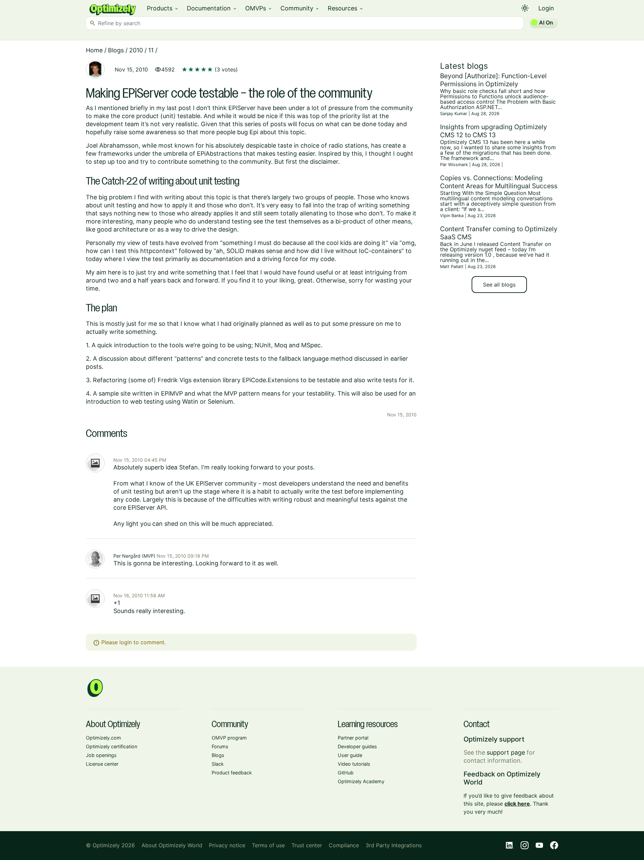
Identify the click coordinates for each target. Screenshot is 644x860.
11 (151, 50)
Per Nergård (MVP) (134, 556)
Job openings (101, 755)
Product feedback (232, 772)
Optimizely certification (111, 746)
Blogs (116, 50)
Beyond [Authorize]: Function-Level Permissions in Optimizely (493, 80)
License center (102, 764)
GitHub (346, 772)
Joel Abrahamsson (112, 145)
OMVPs (258, 8)
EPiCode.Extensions (270, 380)
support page (506, 752)
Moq (280, 345)
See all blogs (499, 284)
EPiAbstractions (219, 153)
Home (94, 50)
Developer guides (357, 746)
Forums (220, 746)
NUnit (263, 345)
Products (163, 8)
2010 (136, 50)
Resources (346, 8)
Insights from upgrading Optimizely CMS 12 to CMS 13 (493, 131)
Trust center (306, 845)
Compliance (344, 845)
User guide (350, 755)
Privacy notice (227, 845)
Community (300, 8)
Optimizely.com (103, 738)
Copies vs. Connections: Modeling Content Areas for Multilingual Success (498, 182)
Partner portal (353, 738)
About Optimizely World (172, 845)
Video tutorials (354, 764)
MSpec (311, 345)
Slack (218, 764)
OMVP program (229, 738)
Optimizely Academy (361, 781)
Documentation (212, 8)
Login (546, 8)
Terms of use (268, 845)
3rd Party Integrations (394, 845)
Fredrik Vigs (175, 380)
